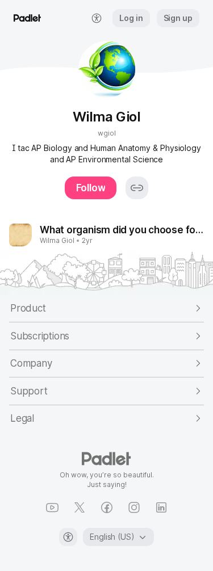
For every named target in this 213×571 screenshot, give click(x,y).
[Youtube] (52, 507)
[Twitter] (79, 507)
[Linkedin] (161, 507)
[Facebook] (107, 507)
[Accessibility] (68, 537)
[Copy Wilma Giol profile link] (137, 188)
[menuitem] (96, 18)
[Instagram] (134, 507)
